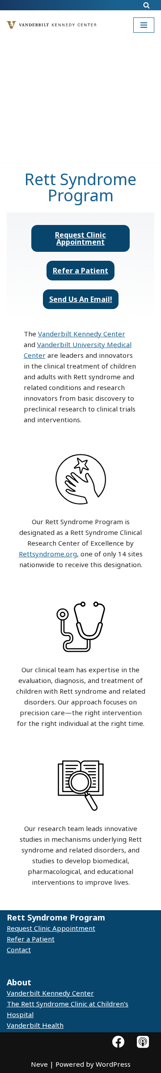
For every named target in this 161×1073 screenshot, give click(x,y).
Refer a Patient (31, 938)
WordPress (113, 1064)
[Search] (146, 5)
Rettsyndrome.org (48, 553)
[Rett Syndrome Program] (54, 25)
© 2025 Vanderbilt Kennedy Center (64, 966)
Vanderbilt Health (35, 1025)
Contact (19, 949)
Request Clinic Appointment (51, 928)
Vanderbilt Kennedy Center (81, 333)
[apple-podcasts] (143, 1041)
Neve (39, 1064)
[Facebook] (118, 1041)
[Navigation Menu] (143, 25)
